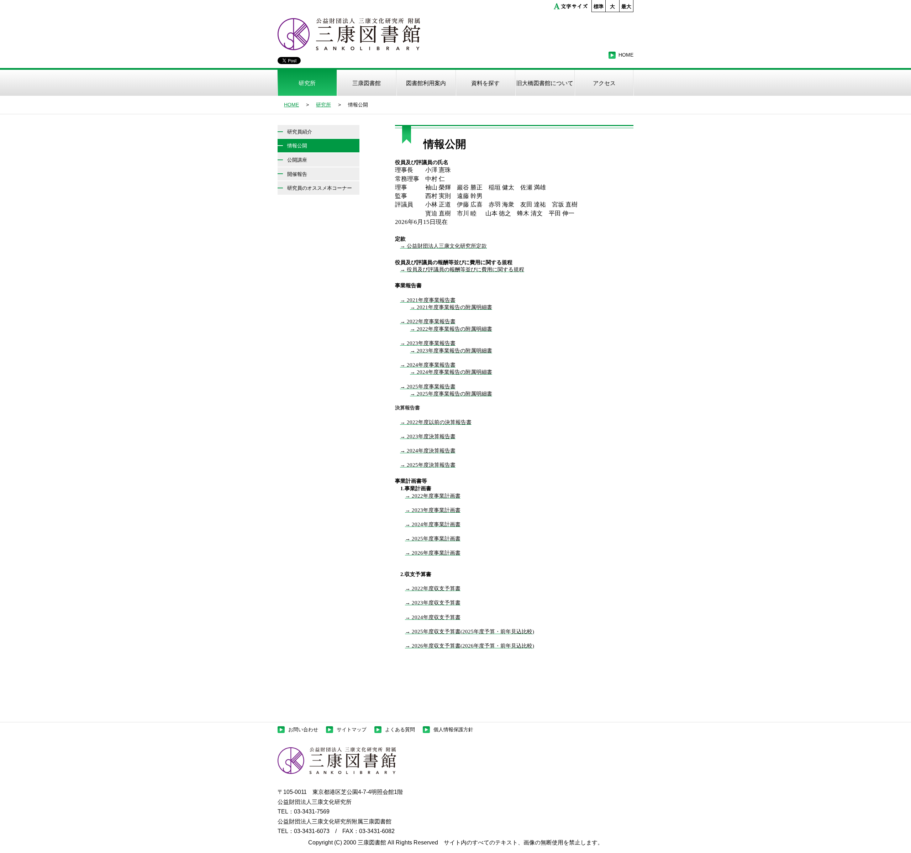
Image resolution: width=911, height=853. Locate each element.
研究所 (323, 105)
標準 (599, 6)
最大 (626, 6)
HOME (291, 105)
